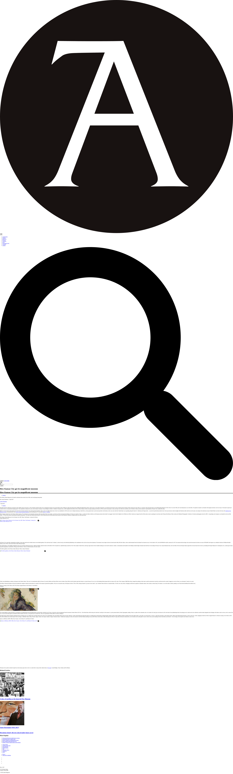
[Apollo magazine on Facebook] (3, 758)
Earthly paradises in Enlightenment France (10, 740)
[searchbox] (7, 484)
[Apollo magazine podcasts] (3, 763)
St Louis (49, 667)
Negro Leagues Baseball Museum (22, 511)
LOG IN (1, 480)
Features (4, 495)
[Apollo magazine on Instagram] (3, 761)
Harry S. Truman (46, 511)
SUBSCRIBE (6, 480)
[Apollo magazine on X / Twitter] (3, 759)
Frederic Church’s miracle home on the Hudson (11, 742)
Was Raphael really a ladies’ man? (8, 739)
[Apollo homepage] (116, 116)
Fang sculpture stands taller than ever (9, 741)
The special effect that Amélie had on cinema (11, 738)
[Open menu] (1, 234)
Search (1, 485)
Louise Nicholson (3, 501)
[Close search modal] (1, 483)
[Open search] (116, 479)
